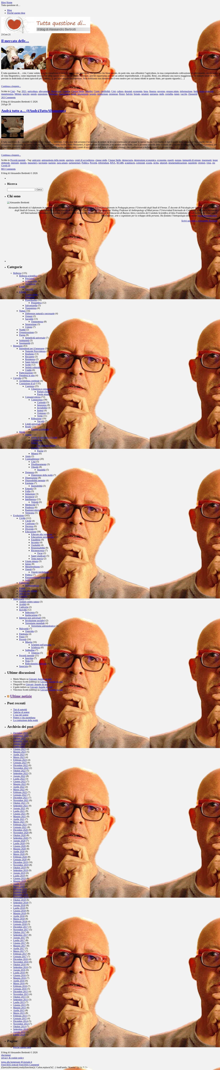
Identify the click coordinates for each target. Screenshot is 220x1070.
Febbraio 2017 (20, 954)
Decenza (29, 526)
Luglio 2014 (19, 1034)
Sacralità (29, 319)
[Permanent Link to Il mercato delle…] (23, 68)
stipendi (163, 163)
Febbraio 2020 (20, 857)
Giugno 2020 (19, 846)
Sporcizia (23, 666)
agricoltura (33, 91)
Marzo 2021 (19, 822)
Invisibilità (42, 407)
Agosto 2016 (19, 970)
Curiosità (41, 402)
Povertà (93, 163)
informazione (186, 91)
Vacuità (40, 421)
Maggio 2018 (19, 913)
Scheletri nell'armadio (41, 644)
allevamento (44, 91)
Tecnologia (30, 284)
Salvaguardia (31, 305)
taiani (176, 94)
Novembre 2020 (21, 832)
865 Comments (8, 169)
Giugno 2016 (19, 975)
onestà (34, 94)
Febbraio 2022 (20, 792)
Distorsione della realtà (42, 475)
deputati (128, 91)
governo (161, 91)
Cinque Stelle (77, 91)
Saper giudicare (38, 556)
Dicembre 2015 (20, 991)
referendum (103, 163)
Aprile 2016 (19, 980)
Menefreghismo (32, 566)
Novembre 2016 (21, 962)
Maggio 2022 (19, 784)
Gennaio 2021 (20, 827)
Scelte (28, 364)
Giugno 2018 (19, 910)
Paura (22, 636)
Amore (28, 434)
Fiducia (34, 442)
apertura (70, 160)
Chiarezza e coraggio (41, 389)
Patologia (23, 634)
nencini (25, 94)
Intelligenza (30, 499)
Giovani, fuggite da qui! (40, 679)
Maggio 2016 (19, 978)
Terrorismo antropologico (43, 626)
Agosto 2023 (19, 744)
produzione (102, 94)
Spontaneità (24, 343)
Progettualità (31, 300)
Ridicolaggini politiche (36, 663)
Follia (28, 491)
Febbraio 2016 (20, 986)
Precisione (30, 278)
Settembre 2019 (20, 870)
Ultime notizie (21, 696)
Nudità (22, 329)
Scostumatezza (32, 585)
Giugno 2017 (19, 943)
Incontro (35, 542)
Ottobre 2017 (19, 932)
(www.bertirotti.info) (207, 215)
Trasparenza (31, 308)
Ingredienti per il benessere (31, 348)
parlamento (64, 94)
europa (178, 160)
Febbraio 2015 (20, 1015)
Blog (9, 10)
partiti (73, 94)
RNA (112, 163)
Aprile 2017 (19, 948)
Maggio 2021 (19, 816)
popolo (92, 94)
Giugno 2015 (19, 1005)
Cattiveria (23, 607)
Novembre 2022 (21, 768)
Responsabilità (38, 548)
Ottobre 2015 (19, 997)
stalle (161, 94)
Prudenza (29, 507)
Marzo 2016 (19, 983)
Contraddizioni (32, 459)
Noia (27, 661)
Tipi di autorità (20, 709)
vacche (183, 94)
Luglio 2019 (19, 875)
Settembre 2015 (20, 999)
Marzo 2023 (19, 757)
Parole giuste (43, 394)
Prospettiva (36, 302)
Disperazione (31, 478)
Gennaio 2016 (20, 989)
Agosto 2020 (19, 840)
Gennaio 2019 (20, 892)
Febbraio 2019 (20, 889)
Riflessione (36, 418)
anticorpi (36, 160)
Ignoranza (42, 405)
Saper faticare (31, 362)
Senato (137, 94)
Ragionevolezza (32, 510)
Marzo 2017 (19, 951)
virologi (201, 163)
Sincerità (29, 289)
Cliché (28, 521)
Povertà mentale (17, 160)
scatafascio (130, 163)
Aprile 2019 (19, 884)
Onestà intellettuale (40, 572)
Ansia (28, 456)
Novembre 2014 (21, 1024)
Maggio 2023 (19, 752)
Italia (196, 91)
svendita (169, 94)
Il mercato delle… (15, 41)
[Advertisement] (29, 243)
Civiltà (22, 518)
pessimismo (82, 94)
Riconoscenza (37, 550)
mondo (23, 163)
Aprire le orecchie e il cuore (44, 437)
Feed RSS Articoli (9, 1064)
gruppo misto (172, 91)
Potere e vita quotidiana (24, 717)
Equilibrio (36, 539)
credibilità (105, 91)
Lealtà (22, 286)
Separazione (31, 324)
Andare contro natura (29, 601)
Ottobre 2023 (19, 738)
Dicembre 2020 (20, 830)
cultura (120, 91)
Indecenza (30, 612)
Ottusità (34, 467)
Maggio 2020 (19, 849)
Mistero (34, 453)
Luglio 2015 (19, 1002)
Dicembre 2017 (20, 927)
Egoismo (29, 483)
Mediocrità (30, 504)
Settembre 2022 (20, 773)
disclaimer (6, 1055)
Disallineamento (38, 464)
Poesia (22, 335)
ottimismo (53, 94)
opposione (42, 94)
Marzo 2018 (19, 919)
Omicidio (29, 631)
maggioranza (7, 94)
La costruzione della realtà (25, 720)
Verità (40, 416)
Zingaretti (192, 94)
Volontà (34, 502)
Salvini (129, 94)
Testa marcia (37, 558)
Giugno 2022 (19, 781)
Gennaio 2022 (20, 795)
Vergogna (29, 513)
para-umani (62, 163)
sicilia (156, 163)
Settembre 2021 (20, 805)
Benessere (18, 346)
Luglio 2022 (19, 779)
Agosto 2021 (19, 808)
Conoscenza (37, 399)
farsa (146, 91)
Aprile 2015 (19, 1010)
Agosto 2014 (19, 1032)
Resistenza (30, 359)
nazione (52, 163)
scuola (149, 163)
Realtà (28, 426)
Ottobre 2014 (19, 1026)
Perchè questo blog (16, 13)
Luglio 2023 (19, 746)
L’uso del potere (20, 715)
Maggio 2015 (19, 1007)
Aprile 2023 (19, 754)
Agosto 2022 (19, 776)
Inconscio (29, 496)
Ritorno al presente (40, 429)
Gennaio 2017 (20, 956)
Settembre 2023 (20, 741)
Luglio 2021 (19, 811)
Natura (22, 311)
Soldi (27, 580)
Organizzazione (26, 332)
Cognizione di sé (27, 383)
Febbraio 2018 (20, 921)
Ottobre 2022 (19, 770)
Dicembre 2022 (20, 765)
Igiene (28, 564)
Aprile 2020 (19, 851)
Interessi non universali (30, 618)
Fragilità (35, 448)
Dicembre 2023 (20, 733)
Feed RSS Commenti (29, 1064)
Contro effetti (31, 294)
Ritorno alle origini (28, 591)
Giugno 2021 (19, 814)
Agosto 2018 (19, 905)
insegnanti (206, 160)
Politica (85, 163)
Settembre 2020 (20, 838)
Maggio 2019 (19, 881)
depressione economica (145, 160)
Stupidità (41, 469)
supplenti (192, 163)
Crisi (12, 91)
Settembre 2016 (20, 967)
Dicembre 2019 (20, 862)
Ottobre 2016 (19, 964)
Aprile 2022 (19, 787)
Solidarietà (24, 340)
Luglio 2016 (19, 972)
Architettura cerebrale (29, 381)
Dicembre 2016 (20, 959)
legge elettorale (206, 91)
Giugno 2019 (19, 878)
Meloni (18, 94)
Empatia (29, 488)
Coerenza (29, 386)
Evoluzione (18, 515)
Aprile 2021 (19, 819)
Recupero (29, 356)
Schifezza (35, 647)
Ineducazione (31, 615)
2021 (24, 91)
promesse (113, 94)
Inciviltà (23, 609)
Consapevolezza (33, 397)
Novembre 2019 (21, 865)
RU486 (120, 163)
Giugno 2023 (19, 749)
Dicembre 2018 (20, 894)
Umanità (23, 596)
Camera (66, 91)
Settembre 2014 (20, 1029)
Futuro (22, 588)
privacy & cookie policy (12, 1058)
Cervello (17, 378)
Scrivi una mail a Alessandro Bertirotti (199, 220)
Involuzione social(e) (35, 620)
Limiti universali (33, 424)
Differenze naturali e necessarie (40, 313)
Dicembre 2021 (20, 797)
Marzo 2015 (19, 1013)
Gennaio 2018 (20, 924)
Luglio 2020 (19, 843)
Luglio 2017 (19, 940)
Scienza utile (31, 281)
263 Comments (8, 97)
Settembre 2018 (20, 902)
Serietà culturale (32, 367)
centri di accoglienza (84, 160)
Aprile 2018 (19, 916)
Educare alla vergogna (41, 534)
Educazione (30, 531)
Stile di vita (24, 593)
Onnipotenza (37, 321)
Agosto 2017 (19, 937)
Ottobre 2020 (19, 835)
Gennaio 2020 (20, 859)
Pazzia (40, 451)
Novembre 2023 (21, 735)
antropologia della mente (53, 160)
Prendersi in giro (27, 375)
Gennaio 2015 (20, 1018)
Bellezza (17, 273)
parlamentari (74, 163)
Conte (97, 91)
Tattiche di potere (21, 712)
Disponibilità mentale (35, 480)
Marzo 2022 (19, 789)
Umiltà (28, 370)
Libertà (22, 292)
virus (208, 163)
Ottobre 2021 (19, 803)
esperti (170, 160)
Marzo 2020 (19, 854)
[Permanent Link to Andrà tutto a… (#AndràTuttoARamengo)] (12, 137)
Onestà (28, 569)
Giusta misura (31, 561)
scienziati (140, 163)
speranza (154, 94)
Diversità (29, 529)
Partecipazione (26, 372)
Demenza (29, 472)
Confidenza (36, 440)
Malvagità (24, 628)
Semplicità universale (35, 337)
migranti (15, 163)
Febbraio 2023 (20, 760)
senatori (145, 94)
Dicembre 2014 (20, 1021)
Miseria (28, 642)
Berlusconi (56, 91)
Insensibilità (36, 486)
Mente (22, 432)
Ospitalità (35, 545)
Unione (28, 327)
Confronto (30, 523)
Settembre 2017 (20, 935)
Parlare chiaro (43, 391)
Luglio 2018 (19, 908)
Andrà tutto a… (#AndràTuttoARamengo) (33, 111)
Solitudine (30, 650)
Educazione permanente (42, 537)
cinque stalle (101, 160)
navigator (42, 163)
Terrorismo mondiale (35, 623)
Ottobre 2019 (19, 867)
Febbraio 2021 (20, 824)
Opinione (41, 413)
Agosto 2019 (19, 873)
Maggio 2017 (19, 945)
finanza (152, 91)
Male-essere (18, 599)
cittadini (89, 91)
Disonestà (29, 297)
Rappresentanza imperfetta (37, 577)
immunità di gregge (191, 160)
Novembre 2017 (21, 929)
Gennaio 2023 (20, 762)
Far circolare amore (46, 445)
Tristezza (35, 653)
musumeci (32, 163)
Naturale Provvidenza (35, 351)
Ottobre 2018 (19, 900)
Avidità (22, 604)
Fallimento (24, 583)
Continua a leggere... (11, 86)
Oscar (40, 553)
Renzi (122, 94)
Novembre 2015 (21, 994)
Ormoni (28, 316)
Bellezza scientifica (28, 276)
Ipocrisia (29, 658)
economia (137, 91)
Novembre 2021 (21, 800)
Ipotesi (40, 410)
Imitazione (30, 494)
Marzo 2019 (19, 886)
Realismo (29, 354)
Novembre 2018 (21, 897)
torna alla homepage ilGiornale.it (16, 1062)
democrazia (127, 160)
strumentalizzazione (177, 163)
